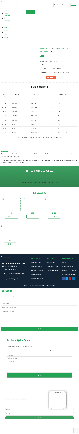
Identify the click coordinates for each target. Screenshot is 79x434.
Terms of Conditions (53, 266)
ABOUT (6, 13)
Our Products (35, 258)
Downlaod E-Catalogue (69, 270)
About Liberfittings (67, 266)
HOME (5, 11)
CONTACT (7, 21)
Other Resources (67, 258)
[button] (13, 25)
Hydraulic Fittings (36, 262)
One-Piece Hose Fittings (38, 270)
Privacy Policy (51, 262)
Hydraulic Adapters (36, 266)
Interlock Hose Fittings (38, 278)
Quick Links (50, 258)
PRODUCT (7, 16)
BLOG (5, 18)
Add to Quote (51, 78)
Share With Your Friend (69, 274)
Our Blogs (65, 262)
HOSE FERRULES (36, 274)
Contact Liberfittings (53, 270)
